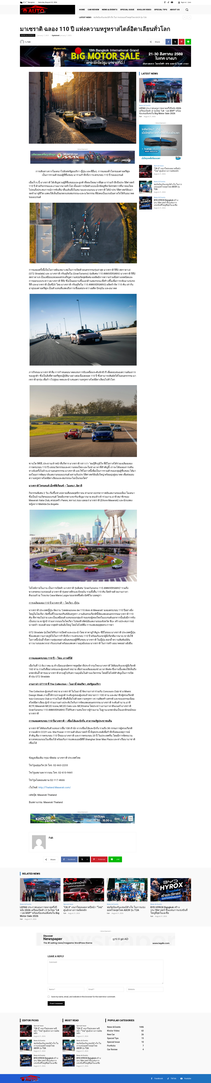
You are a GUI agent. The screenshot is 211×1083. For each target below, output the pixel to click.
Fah (29, 42)
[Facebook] (165, 2)
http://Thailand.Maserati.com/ (54, 787)
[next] (189, 17)
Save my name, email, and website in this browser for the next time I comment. (83, 997)
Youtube (187, 1078)
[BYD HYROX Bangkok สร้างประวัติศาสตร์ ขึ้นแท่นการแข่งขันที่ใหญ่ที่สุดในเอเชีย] (145, 203)
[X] (175, 42)
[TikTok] (168, 2)
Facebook (158, 1078)
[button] (187, 9)
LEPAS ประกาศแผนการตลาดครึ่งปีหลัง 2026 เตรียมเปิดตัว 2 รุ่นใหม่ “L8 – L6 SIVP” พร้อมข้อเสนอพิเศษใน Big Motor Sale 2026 (160, 111)
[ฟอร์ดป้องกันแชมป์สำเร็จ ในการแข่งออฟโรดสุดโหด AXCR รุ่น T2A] (145, 187)
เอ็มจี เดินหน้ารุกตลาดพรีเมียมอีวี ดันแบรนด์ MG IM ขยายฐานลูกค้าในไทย (125, 17)
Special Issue (159, 165)
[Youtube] (172, 2)
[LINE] (188, 42)
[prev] (184, 17)
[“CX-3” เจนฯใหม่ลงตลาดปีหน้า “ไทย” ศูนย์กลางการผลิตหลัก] (145, 171)
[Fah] (22, 42)
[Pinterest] (181, 42)
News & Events (27, 35)
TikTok (173, 1078)
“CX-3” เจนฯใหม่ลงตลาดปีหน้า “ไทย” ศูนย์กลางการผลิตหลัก (167, 169)
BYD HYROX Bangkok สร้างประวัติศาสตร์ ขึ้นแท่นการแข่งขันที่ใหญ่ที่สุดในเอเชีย (166, 202)
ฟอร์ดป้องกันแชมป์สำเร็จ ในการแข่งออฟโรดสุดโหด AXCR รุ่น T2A (168, 186)
